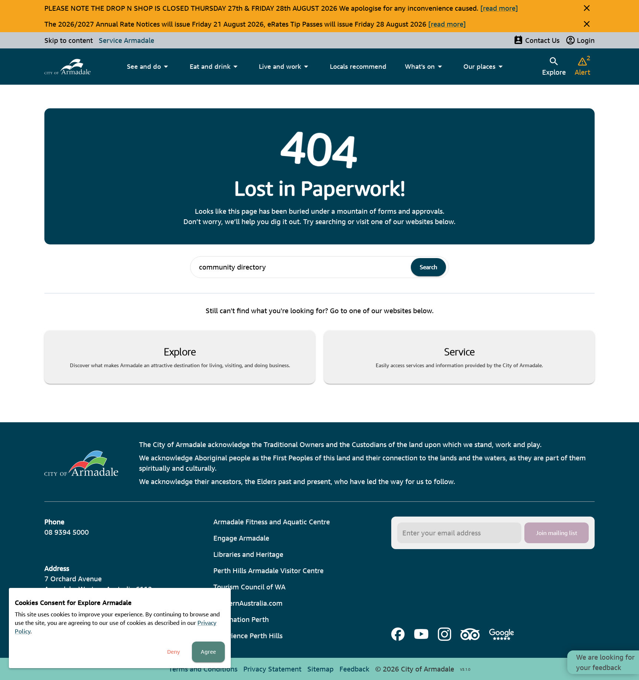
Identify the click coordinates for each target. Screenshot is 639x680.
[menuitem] (67, 67)
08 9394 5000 (66, 532)
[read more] (499, 8)
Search (428, 267)
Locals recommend (358, 66)
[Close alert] (587, 8)
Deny (173, 652)
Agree (208, 652)
